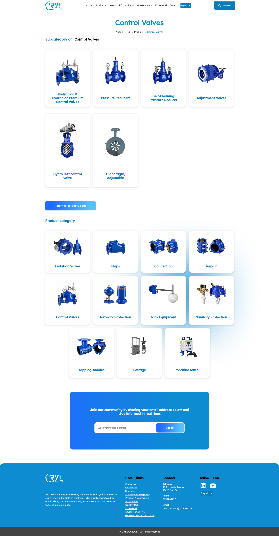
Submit (170, 427)
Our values (131, 487)
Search (227, 5)
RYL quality (125, 5)
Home (89, 5)
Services (130, 491)
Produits (138, 31)
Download (161, 5)
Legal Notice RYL (135, 511)
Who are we (143, 5)
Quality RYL (132, 504)
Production (131, 501)
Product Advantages (137, 498)
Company (130, 484)
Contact (174, 5)
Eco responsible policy (137, 494)
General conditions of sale (139, 515)
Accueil (120, 31)
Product (99, 5)
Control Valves (155, 31)
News (112, 5)
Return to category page (70, 205)
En (129, 31)
